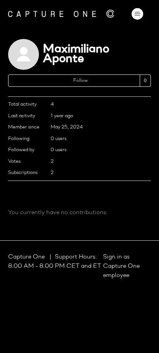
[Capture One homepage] (61, 14)
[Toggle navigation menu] (137, 14)
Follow (80, 80)
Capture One (27, 257)
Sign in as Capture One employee (121, 266)
